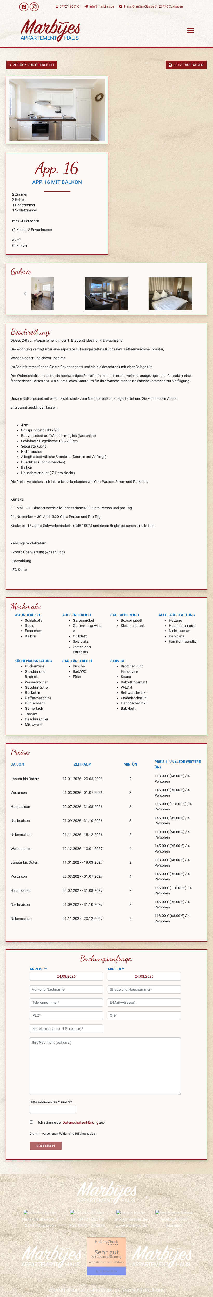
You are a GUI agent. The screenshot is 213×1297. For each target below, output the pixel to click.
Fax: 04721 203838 (87, 1225)
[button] (25, 293)
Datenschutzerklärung (80, 1122)
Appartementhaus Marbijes (106, 1262)
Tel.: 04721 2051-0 (87, 1219)
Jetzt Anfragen (189, 65)
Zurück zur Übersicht (33, 65)
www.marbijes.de (131, 1225)
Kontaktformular (67, 1290)
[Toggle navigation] (190, 30)
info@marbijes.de (131, 1219)
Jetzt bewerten (106, 1271)
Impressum (100, 1290)
